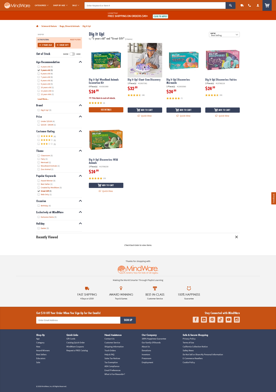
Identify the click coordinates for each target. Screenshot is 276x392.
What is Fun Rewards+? (115, 374)
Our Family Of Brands (151, 342)
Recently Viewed (47, 237)
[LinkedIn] (204, 320)
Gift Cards (70, 338)
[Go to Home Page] (37, 26)
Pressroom (146, 358)
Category (40, 342)
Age (38, 338)
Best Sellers (41, 354)
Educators (40, 358)
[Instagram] (237, 320)
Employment (147, 362)
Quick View (146, 115)
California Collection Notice (195, 346)
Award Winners (43, 350)
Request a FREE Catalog (77, 350)
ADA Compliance (112, 366)
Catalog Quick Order (75, 342)
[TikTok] (220, 320)
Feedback (273, 198)
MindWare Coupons (75, 346)
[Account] (257, 5)
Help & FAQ (109, 354)
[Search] (230, 5)
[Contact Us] (249, 5)
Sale (38, 362)
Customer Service (112, 342)
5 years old (47, 45)
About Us (146, 346)
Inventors (146, 354)
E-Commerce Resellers (193, 358)
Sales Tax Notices (112, 358)
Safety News (188, 350)
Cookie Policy (189, 362)
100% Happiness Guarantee (154, 338)
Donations (146, 350)
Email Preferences (112, 370)
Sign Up (128, 320)
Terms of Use (188, 342)
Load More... (43, 99)
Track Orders (110, 350)
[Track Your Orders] (242, 5)
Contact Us (109, 338)
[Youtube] (229, 320)
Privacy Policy (189, 338)
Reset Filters (75, 40)
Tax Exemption (111, 362)
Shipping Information (114, 346)
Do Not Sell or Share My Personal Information (203, 354)
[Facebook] (196, 320)
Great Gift (63, 45)
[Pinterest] (212, 320)
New (38, 346)
